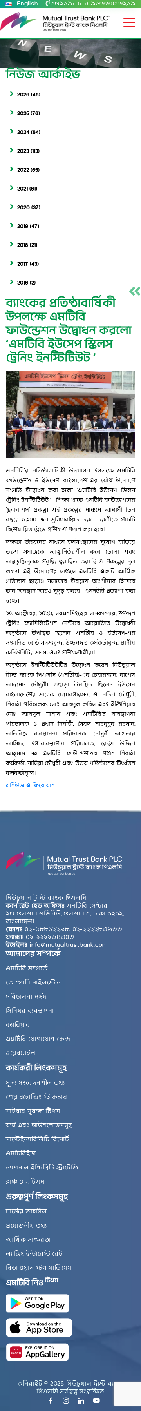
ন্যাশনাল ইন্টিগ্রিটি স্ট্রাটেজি (42, 1168)
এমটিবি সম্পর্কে (26, 969)
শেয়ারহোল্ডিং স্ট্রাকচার (36, 1097)
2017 (22, 264)
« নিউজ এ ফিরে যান (30, 786)
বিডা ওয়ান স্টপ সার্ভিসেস (39, 1268)
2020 (23, 208)
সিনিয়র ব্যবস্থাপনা (30, 1011)
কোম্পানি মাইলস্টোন (33, 983)
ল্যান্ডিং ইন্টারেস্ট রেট (34, 1254)
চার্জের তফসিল (26, 1212)
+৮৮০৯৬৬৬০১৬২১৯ (105, 4)
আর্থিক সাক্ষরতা (28, 1240)
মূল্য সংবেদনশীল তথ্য (35, 1083)
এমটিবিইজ (21, 1154)
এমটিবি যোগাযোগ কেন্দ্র (38, 1039)
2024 (23, 133)
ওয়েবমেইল (21, 1053)
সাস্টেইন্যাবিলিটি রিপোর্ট (37, 1140)
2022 (23, 170)
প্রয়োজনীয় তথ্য (26, 1226)
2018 (22, 246)
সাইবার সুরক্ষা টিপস (33, 1111)
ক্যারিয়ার (18, 1025)
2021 (22, 189)
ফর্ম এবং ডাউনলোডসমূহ (39, 1125)
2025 (23, 114)
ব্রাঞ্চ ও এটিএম (25, 1182)
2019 (22, 227)
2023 (23, 151)
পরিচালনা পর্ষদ (26, 997)
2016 (22, 283)
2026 (23, 95)
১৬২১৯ (61, 4)
